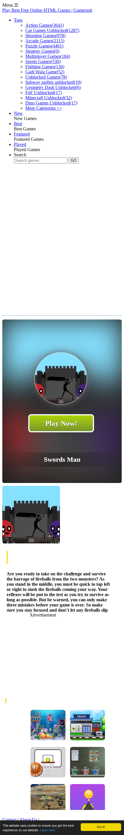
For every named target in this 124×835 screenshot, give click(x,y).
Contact (9, 819)
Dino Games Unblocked (51, 102)
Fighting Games (44, 66)
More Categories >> (43, 108)
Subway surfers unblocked (53, 82)
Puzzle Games (44, 45)
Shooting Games (45, 35)
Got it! (101, 827)
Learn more (47, 830)
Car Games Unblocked (52, 30)
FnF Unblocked (43, 92)
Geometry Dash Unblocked (53, 87)
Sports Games (43, 61)
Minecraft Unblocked (48, 97)
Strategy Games (42, 51)
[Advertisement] (62, 235)
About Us (28, 819)
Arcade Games (44, 40)
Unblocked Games (46, 77)
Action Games (44, 25)
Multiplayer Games (47, 56)
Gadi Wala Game (44, 71)
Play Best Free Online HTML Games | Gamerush (47, 10)
